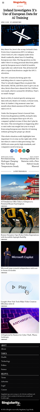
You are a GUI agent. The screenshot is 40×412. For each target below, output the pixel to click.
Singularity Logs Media (26, 409)
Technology (5, 361)
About (3, 349)
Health (3, 357)
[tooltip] (12, 151)
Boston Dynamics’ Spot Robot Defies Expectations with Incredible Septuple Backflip (20, 236)
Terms (3, 377)
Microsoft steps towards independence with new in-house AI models (19, 269)
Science (4, 369)
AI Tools (20, 6)
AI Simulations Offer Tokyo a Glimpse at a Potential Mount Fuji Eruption (17, 203)
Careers (4, 389)
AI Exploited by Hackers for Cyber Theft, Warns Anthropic (19, 336)
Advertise (4, 381)
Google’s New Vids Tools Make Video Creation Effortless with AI (18, 303)
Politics (3, 365)
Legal (3, 385)
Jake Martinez (16, 22)
